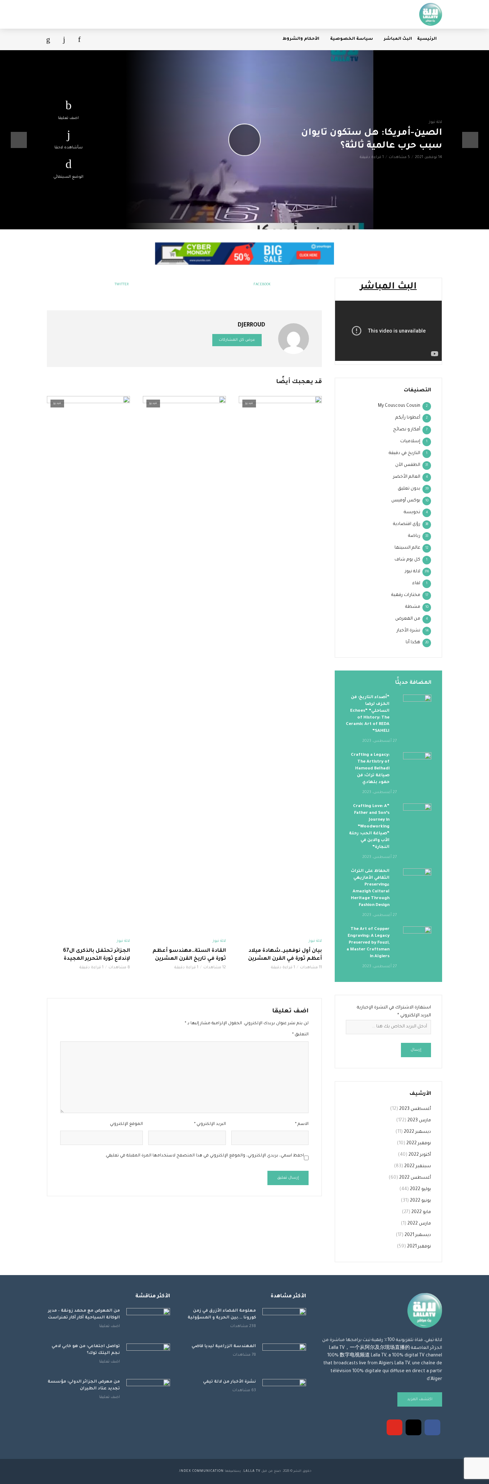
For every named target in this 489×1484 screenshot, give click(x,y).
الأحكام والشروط (300, 39)
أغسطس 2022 (415, 1177)
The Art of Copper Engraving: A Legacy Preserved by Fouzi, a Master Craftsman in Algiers (368, 943)
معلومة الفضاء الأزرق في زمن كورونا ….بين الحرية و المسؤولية (222, 1314)
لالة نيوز (435, 122)
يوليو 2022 (420, 1189)
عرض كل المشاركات (237, 340)
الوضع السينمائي (68, 177)
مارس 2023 (419, 1120)
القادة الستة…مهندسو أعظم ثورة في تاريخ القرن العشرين (189, 955)
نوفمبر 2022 (418, 1143)
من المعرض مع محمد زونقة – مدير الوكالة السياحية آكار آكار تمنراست (84, 1314)
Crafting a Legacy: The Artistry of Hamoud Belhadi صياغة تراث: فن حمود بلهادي (370, 769)
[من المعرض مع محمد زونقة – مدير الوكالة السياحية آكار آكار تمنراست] (148, 1322)
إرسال (416, 1050)
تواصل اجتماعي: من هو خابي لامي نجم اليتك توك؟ (86, 1350)
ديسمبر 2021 (418, 1235)
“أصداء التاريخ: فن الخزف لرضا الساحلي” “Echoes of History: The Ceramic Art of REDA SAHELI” (367, 714)
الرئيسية (427, 39)
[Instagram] (413, 1427)
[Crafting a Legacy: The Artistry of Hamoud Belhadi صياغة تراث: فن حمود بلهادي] (417, 761)
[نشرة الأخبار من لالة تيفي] (284, 1393)
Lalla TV (251, 1471)
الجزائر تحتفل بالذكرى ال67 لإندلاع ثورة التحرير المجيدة (96, 955)
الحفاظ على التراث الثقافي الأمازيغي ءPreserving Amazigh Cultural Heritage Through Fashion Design (370, 888)
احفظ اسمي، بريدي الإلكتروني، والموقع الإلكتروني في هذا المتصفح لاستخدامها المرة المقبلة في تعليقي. (204, 1156)
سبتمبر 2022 (417, 1166)
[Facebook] (432, 1427)
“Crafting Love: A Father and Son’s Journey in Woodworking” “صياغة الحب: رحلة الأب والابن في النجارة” (369, 827)
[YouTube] (394, 1427)
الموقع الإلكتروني (126, 1124)
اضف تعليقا (68, 118)
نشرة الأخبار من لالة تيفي (229, 1382)
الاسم (302, 1124)
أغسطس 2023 (415, 1109)
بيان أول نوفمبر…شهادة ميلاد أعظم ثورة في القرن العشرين (285, 955)
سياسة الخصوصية (351, 39)
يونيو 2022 (420, 1200)
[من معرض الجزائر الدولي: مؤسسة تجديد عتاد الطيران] (148, 1393)
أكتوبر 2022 (419, 1155)
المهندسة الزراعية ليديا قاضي (224, 1346)
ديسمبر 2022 (417, 1132)
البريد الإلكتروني (210, 1124)
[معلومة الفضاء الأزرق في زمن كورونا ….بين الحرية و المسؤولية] (284, 1322)
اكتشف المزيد (419, 1399)
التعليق (300, 1034)
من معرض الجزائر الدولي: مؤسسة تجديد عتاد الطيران (84, 1385)
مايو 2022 (421, 1212)
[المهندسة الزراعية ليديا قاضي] (284, 1358)
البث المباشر (398, 39)
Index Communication (201, 1471)
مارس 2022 (419, 1223)
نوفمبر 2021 (419, 1246)
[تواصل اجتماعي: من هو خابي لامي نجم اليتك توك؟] (148, 1358)
